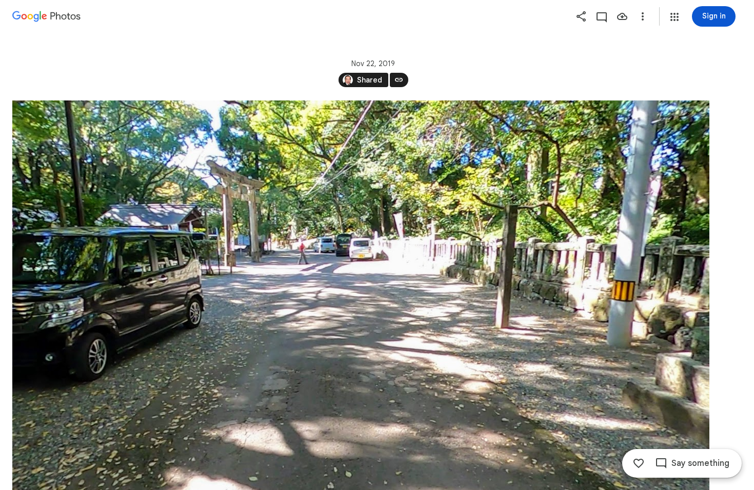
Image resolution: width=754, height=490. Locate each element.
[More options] (642, 16)
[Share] (581, 16)
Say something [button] (700, 463)
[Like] (638, 463)
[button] (674, 17)
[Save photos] (622, 16)
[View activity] (601, 16)
